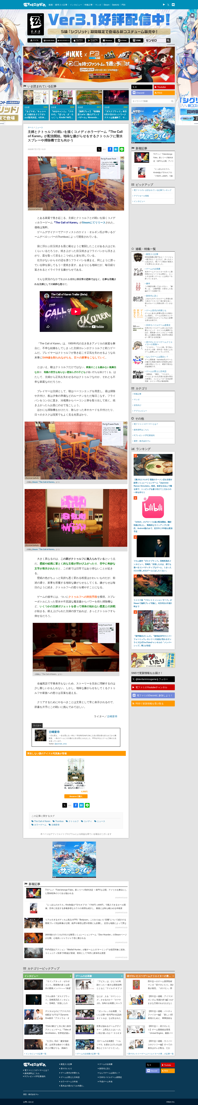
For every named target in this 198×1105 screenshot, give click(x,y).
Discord (140, 92)
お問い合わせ (28, 1102)
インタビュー (76, 4)
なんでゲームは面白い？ (109, 1072)
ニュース (39, 127)
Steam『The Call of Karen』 (44, 482)
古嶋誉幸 (112, 716)
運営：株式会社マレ (142, 440)
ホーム (30, 127)
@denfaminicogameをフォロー (152, 679)
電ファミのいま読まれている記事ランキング (152, 190)
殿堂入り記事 (61, 4)
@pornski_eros (61, 743)
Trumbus (59, 821)
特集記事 (89, 4)
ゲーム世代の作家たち (70, 1072)
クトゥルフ (74, 821)
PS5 (123, 4)
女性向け (137, 405)
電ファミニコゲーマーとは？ (146, 424)
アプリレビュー (140, 410)
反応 (104, 149)
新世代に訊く (105, 1068)
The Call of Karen (42, 821)
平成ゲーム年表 (105, 1081)
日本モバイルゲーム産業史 (110, 1077)
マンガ (98, 4)
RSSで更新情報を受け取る (150, 703)
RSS (159, 92)
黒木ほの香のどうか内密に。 (73, 1085)
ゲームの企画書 (105, 1064)
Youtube (161, 87)
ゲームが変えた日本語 (70, 1077)
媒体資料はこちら (141, 429)
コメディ (88, 821)
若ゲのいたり (66, 1068)
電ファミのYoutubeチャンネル (151, 687)
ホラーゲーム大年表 (69, 1081)
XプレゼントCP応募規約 (144, 435)
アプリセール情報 (141, 195)
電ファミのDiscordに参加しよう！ (155, 695)
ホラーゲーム (40, 824)
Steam (107, 4)
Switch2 (115, 4)
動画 (51, 4)
